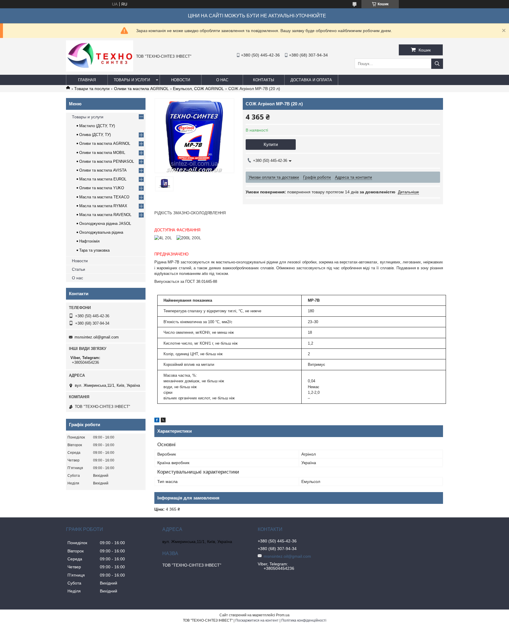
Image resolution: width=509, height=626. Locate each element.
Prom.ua (283, 615)
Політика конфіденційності (303, 620)
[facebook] (156, 421)
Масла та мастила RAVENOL (105, 214)
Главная (87, 80)
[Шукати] (437, 64)
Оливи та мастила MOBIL (102, 152)
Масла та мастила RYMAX (103, 206)
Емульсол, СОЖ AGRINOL (198, 88)
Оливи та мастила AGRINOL (141, 88)
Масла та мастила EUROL (102, 179)
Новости (180, 80)
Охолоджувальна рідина (101, 232)
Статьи (78, 269)
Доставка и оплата (311, 80)
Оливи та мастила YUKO (101, 188)
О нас (222, 80)
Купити (271, 144)
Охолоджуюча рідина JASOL (105, 223)
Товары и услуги (132, 80)
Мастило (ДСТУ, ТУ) (97, 126)
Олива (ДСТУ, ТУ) (95, 134)
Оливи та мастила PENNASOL (106, 161)
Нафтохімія (89, 241)
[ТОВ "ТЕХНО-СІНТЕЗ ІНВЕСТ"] (99, 70)
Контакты (263, 80)
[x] (163, 421)
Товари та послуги (92, 88)
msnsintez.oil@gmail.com (97, 337)
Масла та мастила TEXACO (104, 197)
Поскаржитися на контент (257, 620)
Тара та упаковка (94, 250)
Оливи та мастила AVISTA (103, 170)
